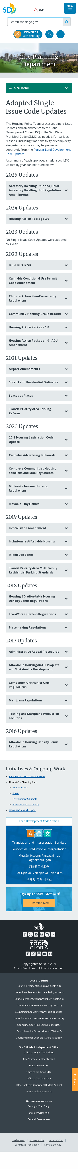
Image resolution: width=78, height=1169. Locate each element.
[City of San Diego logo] (9, 8)
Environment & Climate (25, 799)
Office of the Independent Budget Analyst (39, 1085)
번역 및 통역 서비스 (39, 879)
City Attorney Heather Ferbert (39, 1059)
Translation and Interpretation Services (39, 843)
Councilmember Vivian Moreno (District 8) (39, 1031)
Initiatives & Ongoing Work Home (27, 776)
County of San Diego (39, 1106)
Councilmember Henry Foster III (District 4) (39, 1005)
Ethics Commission (39, 1065)
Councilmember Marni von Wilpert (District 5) (39, 1011)
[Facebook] (25, 934)
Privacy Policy (37, 1140)
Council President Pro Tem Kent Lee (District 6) (39, 1018)
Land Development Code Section (39, 821)
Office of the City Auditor (39, 1072)
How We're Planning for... (23, 782)
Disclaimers (18, 1140)
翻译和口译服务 (39, 866)
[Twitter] (30, 934)
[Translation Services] (39, 833)
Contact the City (52, 1144)
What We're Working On (22, 810)
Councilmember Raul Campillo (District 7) (39, 1024)
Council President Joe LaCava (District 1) (39, 985)
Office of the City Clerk (39, 1078)
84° (39, 10)
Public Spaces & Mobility (26, 804)
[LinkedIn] (53, 934)
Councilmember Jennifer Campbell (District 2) (39, 992)
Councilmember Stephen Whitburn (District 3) (39, 998)
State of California (39, 1112)
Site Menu (21, 88)
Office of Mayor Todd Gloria (39, 1052)
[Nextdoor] (47, 934)
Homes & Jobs (20, 787)
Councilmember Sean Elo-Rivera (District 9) (39, 1037)
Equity (16, 793)
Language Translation (27, 1144)
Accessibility (56, 1140)
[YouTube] (36, 934)
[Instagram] (42, 934)
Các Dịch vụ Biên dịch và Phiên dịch (39, 873)
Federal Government (39, 1119)
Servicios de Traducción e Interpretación (39, 849)
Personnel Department (39, 1091)
